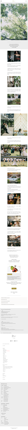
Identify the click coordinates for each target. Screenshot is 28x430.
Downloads (4, 371)
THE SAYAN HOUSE (6, 421)
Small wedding (4, 358)
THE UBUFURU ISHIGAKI (6, 399)
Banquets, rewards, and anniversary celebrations (7, 366)
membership (4, 373)
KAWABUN (4, 406)
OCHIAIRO (4, 390)
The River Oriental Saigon (6, 422)
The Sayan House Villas (6, 401)
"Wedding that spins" (5, 360)
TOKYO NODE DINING (6, 419)
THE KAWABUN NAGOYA (5, 407)
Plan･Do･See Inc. (14, 428)
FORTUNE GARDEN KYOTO (5, 409)
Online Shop (4, 379)
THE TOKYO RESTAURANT (6, 423)
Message (4, 353)
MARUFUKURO (5, 392)
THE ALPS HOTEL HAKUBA (6, 391)
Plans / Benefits (4, 352)
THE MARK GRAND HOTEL (6, 388)
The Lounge (4, 345)
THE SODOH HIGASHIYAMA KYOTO (6, 408)
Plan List (4, 365)
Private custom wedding (5, 359)
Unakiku (5, 420)
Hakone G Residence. (5, 389)
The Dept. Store (3, 414)
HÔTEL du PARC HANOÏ (6, 400)
